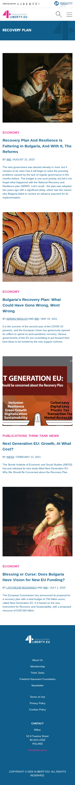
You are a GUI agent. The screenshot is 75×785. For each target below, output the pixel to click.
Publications (15, 436)
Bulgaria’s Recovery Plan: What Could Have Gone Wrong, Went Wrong (32, 305)
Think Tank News (43, 436)
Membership (37, 666)
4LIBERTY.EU (42, 771)
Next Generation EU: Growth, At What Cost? (37, 446)
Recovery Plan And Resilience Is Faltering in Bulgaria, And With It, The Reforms (37, 146)
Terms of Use (37, 696)
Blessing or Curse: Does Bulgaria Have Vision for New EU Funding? (34, 577)
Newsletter (37, 685)
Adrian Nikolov (17, 318)
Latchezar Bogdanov (22, 587)
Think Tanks (37, 672)
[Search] (59, 14)
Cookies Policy (37, 709)
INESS (10, 457)
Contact (37, 723)
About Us (37, 660)
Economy (11, 132)
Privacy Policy (38, 703)
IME (9, 159)
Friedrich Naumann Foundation (37, 679)
